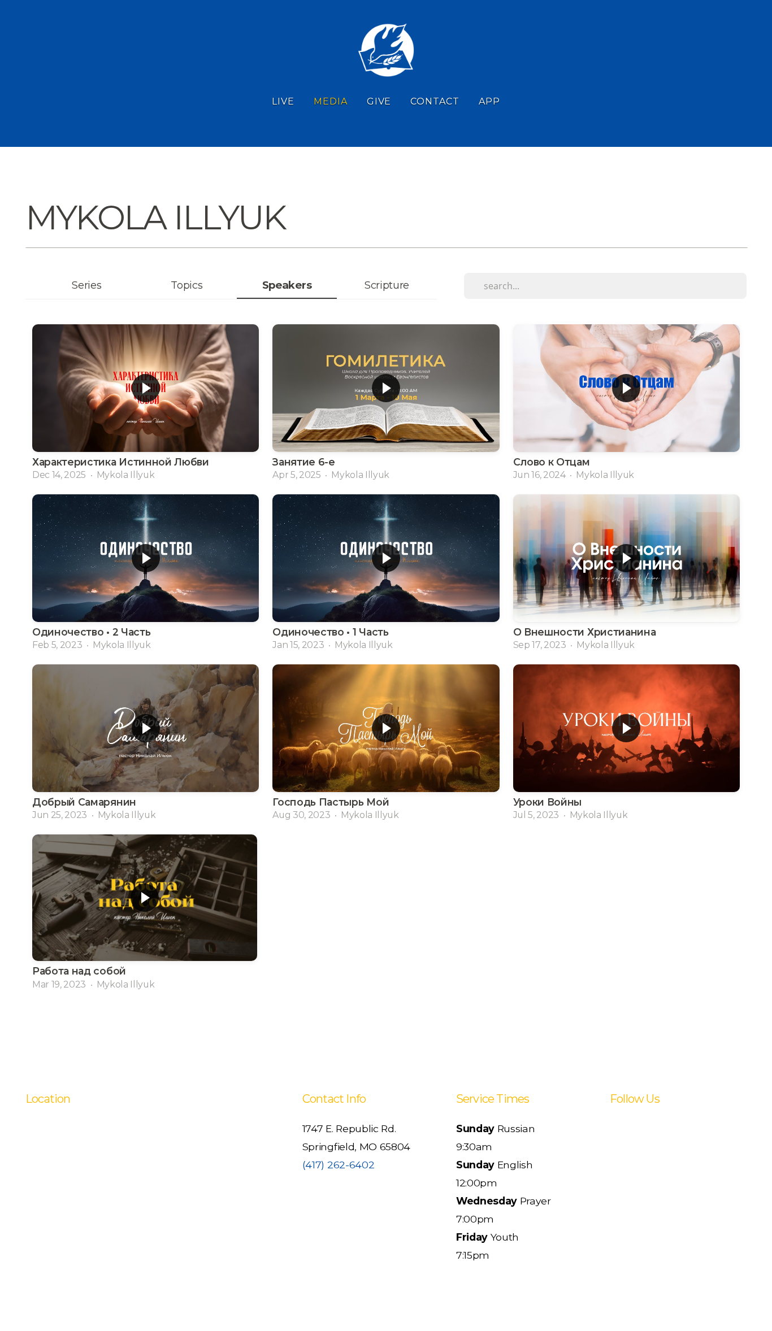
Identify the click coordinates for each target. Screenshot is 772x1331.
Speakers (286, 285)
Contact (434, 101)
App (489, 101)
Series (86, 285)
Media (331, 101)
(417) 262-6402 (338, 1165)
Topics (186, 285)
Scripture (387, 285)
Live (283, 101)
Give (379, 101)
